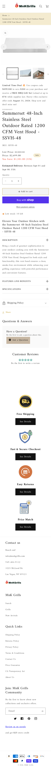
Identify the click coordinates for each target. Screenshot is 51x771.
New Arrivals (11, 615)
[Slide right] (47, 47)
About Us (9, 677)
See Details (25, 422)
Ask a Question (20, 340)
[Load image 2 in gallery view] (25, 73)
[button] (3, 6)
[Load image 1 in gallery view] (12, 73)
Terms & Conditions (14, 653)
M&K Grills (28, 765)
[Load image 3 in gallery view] (38, 73)
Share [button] (8, 312)
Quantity (6, 175)
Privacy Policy (11, 647)
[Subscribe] (42, 711)
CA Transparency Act (15, 671)
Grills (8, 609)
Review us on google (15, 727)
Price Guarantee (12, 665)
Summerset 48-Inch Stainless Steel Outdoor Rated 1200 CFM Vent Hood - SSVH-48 (23, 20)
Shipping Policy (12, 635)
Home (4, 15)
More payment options (25, 207)
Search (8, 603)
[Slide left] (4, 47)
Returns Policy (12, 641)
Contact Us (10, 659)
